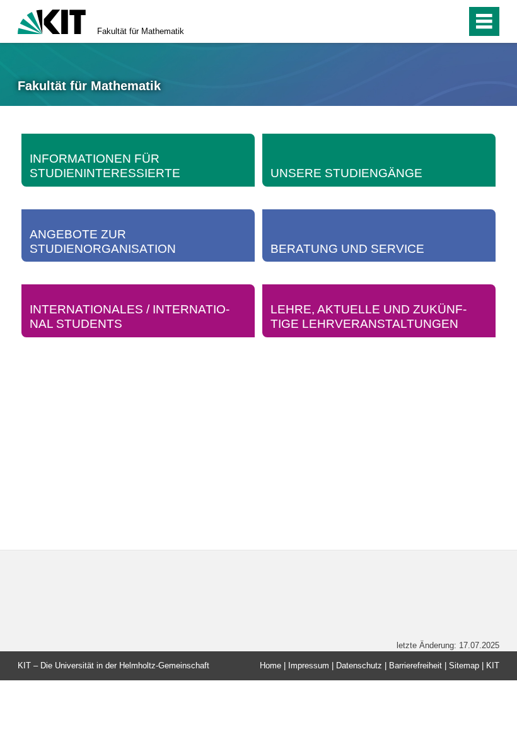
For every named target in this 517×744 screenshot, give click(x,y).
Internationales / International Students (129, 316)
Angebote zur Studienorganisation (103, 241)
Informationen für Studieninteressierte (105, 166)
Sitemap (464, 665)
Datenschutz (359, 665)
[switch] (429, 21)
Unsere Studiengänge (346, 173)
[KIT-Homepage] (52, 20)
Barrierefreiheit (415, 665)
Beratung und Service (347, 248)
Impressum (308, 665)
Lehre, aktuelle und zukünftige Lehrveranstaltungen (368, 316)
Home (270, 665)
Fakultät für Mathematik (140, 31)
